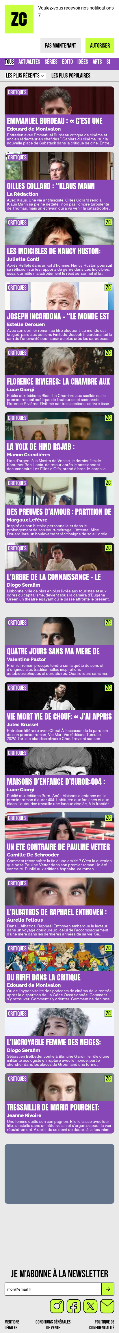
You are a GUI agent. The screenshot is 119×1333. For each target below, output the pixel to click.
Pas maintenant (60, 45)
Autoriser (100, 45)
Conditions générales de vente (53, 1325)
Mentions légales (12, 1325)
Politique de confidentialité (101, 1325)
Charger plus (59, 1231)
